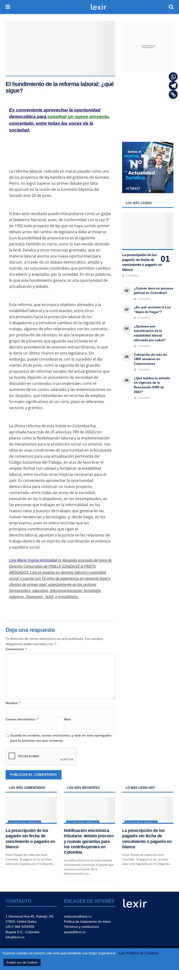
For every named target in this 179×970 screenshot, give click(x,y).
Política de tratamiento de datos (87, 921)
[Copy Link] (173, 94)
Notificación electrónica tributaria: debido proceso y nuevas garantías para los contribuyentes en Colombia (89, 841)
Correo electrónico (22, 719)
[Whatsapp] (173, 76)
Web (67, 719)
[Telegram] (173, 85)
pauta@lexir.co (75, 932)
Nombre (13, 703)
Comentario (16, 649)
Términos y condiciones (81, 926)
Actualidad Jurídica (24, 822)
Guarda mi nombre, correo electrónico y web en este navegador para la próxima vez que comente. (60, 738)
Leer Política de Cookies (138, 953)
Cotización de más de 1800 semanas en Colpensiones (150, 359)
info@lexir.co (15, 937)
